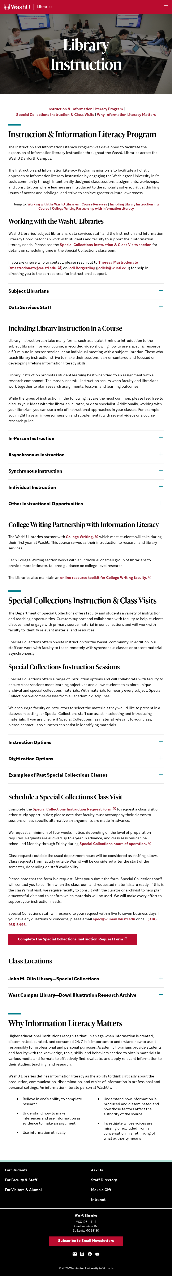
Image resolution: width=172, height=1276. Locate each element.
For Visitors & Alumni (23, 1190)
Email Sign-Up (75, 1254)
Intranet (98, 1200)
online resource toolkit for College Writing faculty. (103, 578)
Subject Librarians (28, 291)
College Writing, (80, 537)
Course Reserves (94, 204)
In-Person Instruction (31, 438)
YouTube (97, 1254)
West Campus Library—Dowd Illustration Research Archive (72, 995)
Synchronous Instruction (35, 471)
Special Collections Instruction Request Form (72, 810)
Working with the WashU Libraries (53, 204)
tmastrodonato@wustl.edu (33, 268)
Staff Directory (104, 1180)
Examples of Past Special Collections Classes (58, 775)
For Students (16, 1170)
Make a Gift (101, 1190)
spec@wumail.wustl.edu (114, 919)
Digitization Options (30, 759)
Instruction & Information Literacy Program (85, 109)
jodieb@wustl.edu (113, 268)
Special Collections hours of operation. (113, 844)
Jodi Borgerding (81, 268)
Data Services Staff (29, 307)
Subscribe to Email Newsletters (86, 1241)
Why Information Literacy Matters (126, 115)
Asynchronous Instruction (36, 455)
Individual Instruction (32, 487)
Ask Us (97, 1170)
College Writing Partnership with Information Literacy (93, 208)
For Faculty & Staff (21, 1180)
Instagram (82, 1254)
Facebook (90, 1254)
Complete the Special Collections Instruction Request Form (70, 939)
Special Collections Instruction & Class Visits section (105, 245)
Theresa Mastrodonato (118, 263)
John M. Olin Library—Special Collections (53, 979)
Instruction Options (29, 742)
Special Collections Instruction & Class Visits (55, 115)
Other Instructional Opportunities (45, 504)
